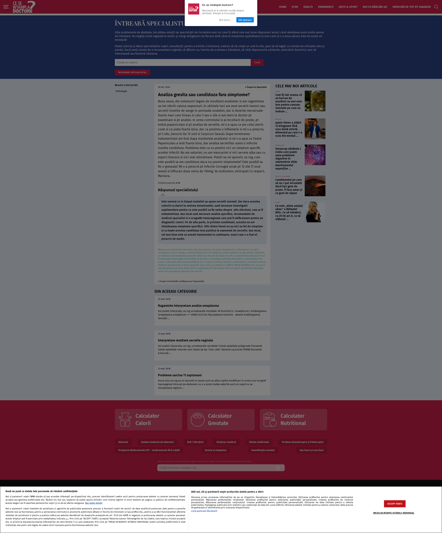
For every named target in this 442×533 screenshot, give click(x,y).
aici (66, 519)
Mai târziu (224, 20)
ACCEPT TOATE (394, 503)
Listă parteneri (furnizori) (204, 511)
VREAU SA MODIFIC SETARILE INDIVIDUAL (393, 513)
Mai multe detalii (93, 503)
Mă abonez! (245, 20)
